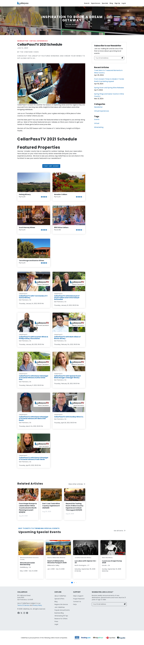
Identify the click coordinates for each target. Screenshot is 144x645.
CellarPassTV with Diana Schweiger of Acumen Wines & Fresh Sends (33, 459)
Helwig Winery (25, 194)
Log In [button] (124, 3)
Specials (105, 3)
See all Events (118, 531)
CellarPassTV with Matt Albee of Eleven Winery (67, 338)
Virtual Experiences (38, 41)
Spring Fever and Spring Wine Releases (109, 87)
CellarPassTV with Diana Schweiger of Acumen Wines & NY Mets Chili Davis (33, 418)
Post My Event (51, 166)
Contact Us (77, 602)
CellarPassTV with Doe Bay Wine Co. (69, 417)
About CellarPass (60, 596)
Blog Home (72, 24)
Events (96, 119)
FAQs (75, 604)
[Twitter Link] (21, 613)
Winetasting (98, 127)
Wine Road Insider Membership (27, 564)
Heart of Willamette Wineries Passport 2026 (57, 562)
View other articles (75, 484)
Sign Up (117, 3)
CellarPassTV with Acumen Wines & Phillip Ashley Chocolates (33, 338)
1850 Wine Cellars (61, 227)
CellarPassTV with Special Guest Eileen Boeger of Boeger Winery (67, 377)
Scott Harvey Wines (27, 227)
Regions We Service (61, 604)
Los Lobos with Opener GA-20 (85, 562)
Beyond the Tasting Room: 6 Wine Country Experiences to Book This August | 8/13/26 (74, 506)
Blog (111, 3)
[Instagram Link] (24, 613)
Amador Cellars (60, 194)
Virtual (96, 123)
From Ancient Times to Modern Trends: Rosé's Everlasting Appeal (109, 80)
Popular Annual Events (62, 610)
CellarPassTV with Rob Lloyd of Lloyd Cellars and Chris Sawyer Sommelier (66, 297)
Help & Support (78, 596)
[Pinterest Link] (27, 613)
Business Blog (59, 613)
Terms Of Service (23, 605)
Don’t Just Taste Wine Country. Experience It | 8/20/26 (51, 505)
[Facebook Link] (18, 613)
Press (56, 621)
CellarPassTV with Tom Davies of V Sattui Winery (33, 297)
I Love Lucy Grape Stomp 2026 (112, 562)
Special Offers (59, 599)
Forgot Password (78, 599)
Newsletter (23, 41)
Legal (56, 624)
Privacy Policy (37, 605)
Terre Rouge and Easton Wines (31, 260)
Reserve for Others (61, 619)
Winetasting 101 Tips (61, 616)
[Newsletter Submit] (122, 58)
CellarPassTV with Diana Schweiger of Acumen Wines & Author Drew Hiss (33, 378)
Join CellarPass (60, 607)
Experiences (95, 3)
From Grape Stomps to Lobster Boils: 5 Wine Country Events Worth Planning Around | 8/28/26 (28, 507)
